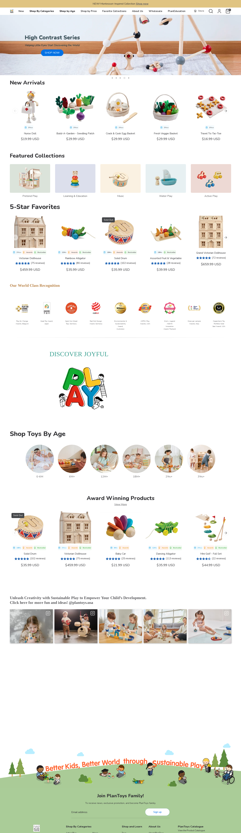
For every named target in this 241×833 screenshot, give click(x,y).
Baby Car (120, 554)
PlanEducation (176, 11)
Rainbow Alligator (75, 258)
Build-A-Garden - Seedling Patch (75, 133)
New (21, 11)
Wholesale (155, 11)
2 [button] (116, 77)
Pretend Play (30, 196)
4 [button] (124, 78)
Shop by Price (89, 11)
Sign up (157, 812)
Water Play (165, 196)
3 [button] (120, 77)
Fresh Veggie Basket (166, 133)
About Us (137, 11)
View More (120, 504)
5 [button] (128, 77)
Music (120, 196)
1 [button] (112, 77)
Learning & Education (75, 196)
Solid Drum (120, 258)
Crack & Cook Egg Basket (120, 133)
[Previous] (15, 111)
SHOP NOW (52, 53)
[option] (120, 45)
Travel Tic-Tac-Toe (211, 133)
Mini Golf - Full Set (211, 554)
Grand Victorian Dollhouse (211, 253)
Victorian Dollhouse (30, 258)
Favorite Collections (114, 11)
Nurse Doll (30, 133)
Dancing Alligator (166, 554)
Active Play (211, 196)
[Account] (219, 11)
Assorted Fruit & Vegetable (166, 258)
